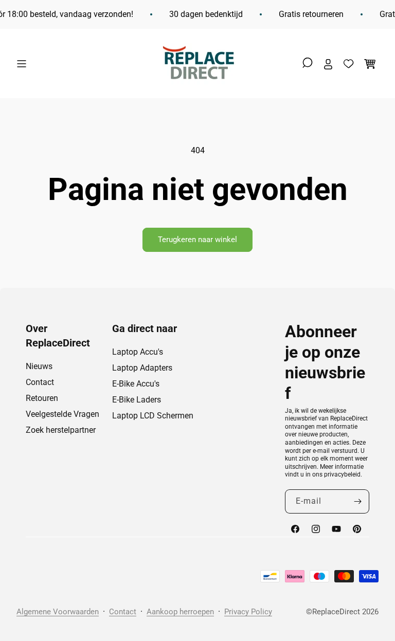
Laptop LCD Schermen (152, 415)
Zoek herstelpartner (61, 430)
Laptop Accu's (137, 352)
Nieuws (39, 366)
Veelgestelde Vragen (62, 414)
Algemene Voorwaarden (57, 611)
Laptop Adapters (142, 368)
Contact (40, 382)
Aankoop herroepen (180, 611)
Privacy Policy (248, 611)
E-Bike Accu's (135, 384)
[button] (24, 64)
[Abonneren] (357, 501)
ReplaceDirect (336, 611)
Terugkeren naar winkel (197, 239)
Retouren (42, 398)
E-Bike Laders (136, 400)
